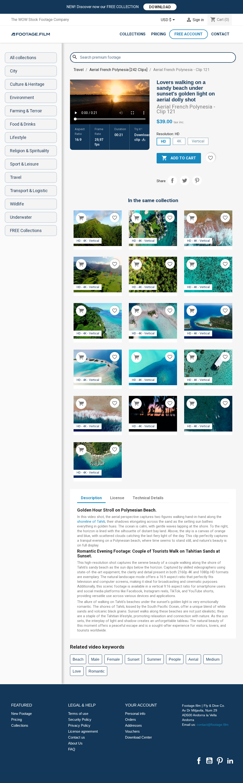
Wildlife (17, 203)
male (95, 659)
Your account (141, 705)
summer (154, 659)
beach (78, 659)
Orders (130, 719)
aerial (193, 659)
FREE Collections (26, 230)
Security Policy (79, 719)
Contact (220, 34)
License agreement (83, 731)
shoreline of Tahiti (91, 521)
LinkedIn (230, 760)
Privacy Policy (79, 725)
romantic (97, 671)
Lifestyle (18, 137)
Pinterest (197, 180)
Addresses (133, 725)
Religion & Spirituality (29, 150)
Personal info (135, 714)
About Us (75, 743)
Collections (132, 34)
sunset (133, 659)
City (13, 70)
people (175, 659)
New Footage (21, 714)
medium (213, 659)
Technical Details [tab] (148, 498)
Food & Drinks (23, 124)
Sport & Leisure (24, 163)
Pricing (158, 34)
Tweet (184, 180)
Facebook (199, 760)
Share (172, 180)
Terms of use (78, 714)
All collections (23, 57)
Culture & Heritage (27, 84)
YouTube (209, 760)
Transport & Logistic (29, 190)
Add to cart (179, 158)
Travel (15, 177)
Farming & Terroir (26, 110)
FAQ (71, 749)
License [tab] (117, 498)
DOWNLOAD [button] (160, 7)
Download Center (138, 737)
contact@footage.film (213, 724)
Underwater (21, 217)
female (113, 659)
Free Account (188, 34)
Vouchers (132, 731)
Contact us (76, 737)
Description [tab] (91, 498)
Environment (22, 97)
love (77, 671)
